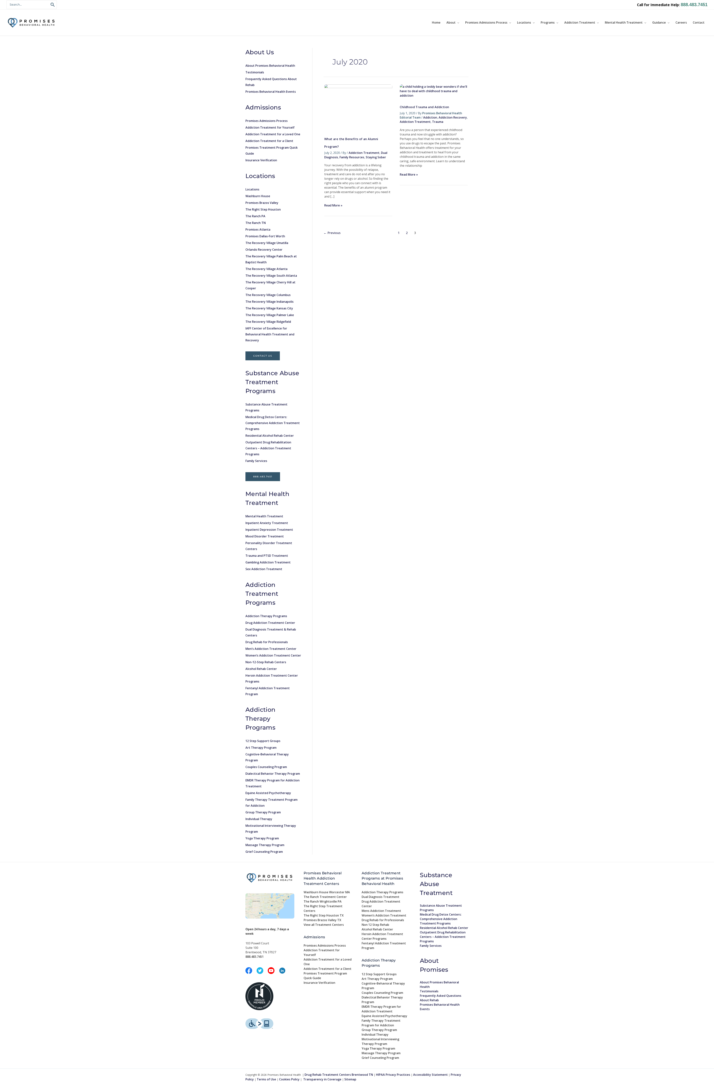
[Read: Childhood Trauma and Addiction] (434, 91)
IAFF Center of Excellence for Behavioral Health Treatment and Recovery (269, 334)
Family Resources (352, 157)
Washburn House (257, 196)
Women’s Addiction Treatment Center (273, 655)
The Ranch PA (255, 216)
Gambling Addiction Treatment (268, 562)
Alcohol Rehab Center (261, 669)
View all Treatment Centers (324, 925)
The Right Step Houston (263, 209)
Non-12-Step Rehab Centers (265, 662)
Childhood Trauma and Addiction (424, 107)
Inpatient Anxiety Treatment (266, 523)
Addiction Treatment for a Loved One (272, 134)
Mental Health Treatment (624, 22)
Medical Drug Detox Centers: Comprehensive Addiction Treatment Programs (272, 423)
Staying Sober (376, 157)
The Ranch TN (255, 223)
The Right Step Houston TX (324, 915)
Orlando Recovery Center (263, 250)
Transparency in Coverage (322, 1079)
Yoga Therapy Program (262, 838)
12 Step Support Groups (262, 741)
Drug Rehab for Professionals (266, 642)
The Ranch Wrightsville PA (323, 901)
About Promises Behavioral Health (270, 66)
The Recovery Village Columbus (268, 295)
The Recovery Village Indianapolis (269, 302)
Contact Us (262, 355)
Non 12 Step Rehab (375, 925)
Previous (332, 233)
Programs (548, 22)
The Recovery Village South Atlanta (271, 276)
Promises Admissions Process (486, 22)
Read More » (333, 205)
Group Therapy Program (263, 812)
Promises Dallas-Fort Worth (265, 236)
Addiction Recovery (453, 117)
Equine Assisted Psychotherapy (268, 793)
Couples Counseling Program (266, 767)
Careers (681, 22)
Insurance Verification (261, 160)
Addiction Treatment (579, 22)
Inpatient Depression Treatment (269, 530)
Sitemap (350, 1079)
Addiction (430, 117)
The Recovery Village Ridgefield (268, 322)
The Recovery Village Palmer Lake (269, 315)
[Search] (53, 5)
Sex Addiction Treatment (263, 569)
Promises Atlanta (257, 229)
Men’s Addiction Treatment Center (270, 649)
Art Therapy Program (260, 748)
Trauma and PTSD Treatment (266, 556)
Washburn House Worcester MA (327, 892)
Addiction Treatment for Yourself (270, 127)
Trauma (437, 122)
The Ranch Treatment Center (325, 897)
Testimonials (254, 72)
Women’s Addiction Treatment (384, 915)
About (451, 22)
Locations (524, 22)
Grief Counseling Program (264, 852)
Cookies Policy (289, 1079)
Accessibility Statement (430, 1075)
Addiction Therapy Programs (266, 616)
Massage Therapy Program (264, 845)
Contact (699, 22)
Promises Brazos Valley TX (322, 920)
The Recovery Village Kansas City (269, 308)
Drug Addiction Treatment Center (270, 623)
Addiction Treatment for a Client (269, 141)
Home (436, 22)
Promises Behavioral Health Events (270, 92)
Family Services (256, 461)
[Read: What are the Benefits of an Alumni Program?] (358, 107)
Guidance (659, 22)
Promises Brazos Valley (261, 203)
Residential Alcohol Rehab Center (269, 436)
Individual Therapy (258, 819)
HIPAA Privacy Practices (393, 1075)
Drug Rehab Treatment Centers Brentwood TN (339, 1075)
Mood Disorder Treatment (264, 536)
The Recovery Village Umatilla (266, 243)
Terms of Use (266, 1079)
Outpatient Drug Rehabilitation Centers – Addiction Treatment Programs (268, 448)
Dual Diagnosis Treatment (380, 897)
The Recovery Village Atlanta (266, 269)
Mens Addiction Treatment (381, 911)
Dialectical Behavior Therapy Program (272, 774)
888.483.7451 (694, 4)
